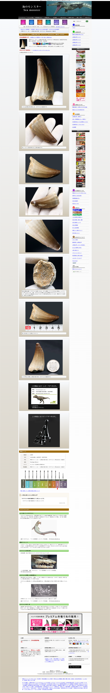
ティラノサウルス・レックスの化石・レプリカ (45, 682)
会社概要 (55, 17)
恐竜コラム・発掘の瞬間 (65, 686)
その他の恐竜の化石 (70, 682)
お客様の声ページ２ (76, 37)
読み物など (54, 685)
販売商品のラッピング (48, 686)
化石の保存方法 (80, 685)
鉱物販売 (72, 683)
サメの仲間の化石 (42, 683)
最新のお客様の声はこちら (77, 34)
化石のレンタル (75, 203)
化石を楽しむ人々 (76, 233)
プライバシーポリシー (77, 252)
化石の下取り (33, 688)
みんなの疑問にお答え (77, 247)
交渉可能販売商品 (38, 686)
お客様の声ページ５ (76, 45)
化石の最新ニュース (76, 222)
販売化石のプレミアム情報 (66, 688)
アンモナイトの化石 (79, 682)
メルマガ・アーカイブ (77, 258)
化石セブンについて (83, 683)
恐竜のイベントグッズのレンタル (79, 193)
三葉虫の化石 (32, 682)
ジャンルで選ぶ (30, 17)
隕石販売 (76, 683)
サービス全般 (42, 685)
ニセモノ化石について (28, 689)
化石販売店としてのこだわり (78, 124)
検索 (87, 21)
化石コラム (87, 17)
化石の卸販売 (75, 200)
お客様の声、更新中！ (77, 116)
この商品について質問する (35, 37)
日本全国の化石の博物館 (47, 689)
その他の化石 (49, 683)
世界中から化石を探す (77, 195)
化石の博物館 (75, 225)
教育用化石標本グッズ (64, 683)
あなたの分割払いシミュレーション (81, 641)
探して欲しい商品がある (47, 37)
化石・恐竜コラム (72, 685)
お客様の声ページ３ (76, 39)
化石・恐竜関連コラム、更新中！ (79, 119)
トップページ (22, 17)
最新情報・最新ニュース (63, 685)
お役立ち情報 (49, 685)
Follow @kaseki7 (76, 666)
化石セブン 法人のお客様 (55, 688)
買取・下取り (79, 17)
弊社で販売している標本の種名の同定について (30, 490)
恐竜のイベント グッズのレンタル (29, 678)
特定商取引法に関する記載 (33, 685)
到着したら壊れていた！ (77, 230)
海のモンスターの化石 (33, 683)
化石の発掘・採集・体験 (77, 219)
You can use (74, 260)
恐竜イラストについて (77, 269)
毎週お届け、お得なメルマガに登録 (79, 107)
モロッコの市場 (38, 689)
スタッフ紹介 (75, 239)
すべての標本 (25, 682)
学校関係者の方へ (76, 198)
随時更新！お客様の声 (77, 242)
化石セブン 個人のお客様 (43, 688)
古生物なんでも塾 (48, 658)
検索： (74, 21)
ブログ (73, 27)
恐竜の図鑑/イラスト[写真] (59, 658)
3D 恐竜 (39, 678)
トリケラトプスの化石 (60, 682)
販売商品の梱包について (77, 686)
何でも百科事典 (75, 227)
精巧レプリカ (56, 683)
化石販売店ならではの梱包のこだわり (80, 121)
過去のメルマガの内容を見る (78, 109)
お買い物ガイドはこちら (60, 26)
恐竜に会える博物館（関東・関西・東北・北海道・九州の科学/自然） (68, 678)
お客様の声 (47, 17)
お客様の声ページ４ (76, 42)
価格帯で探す (71, 17)
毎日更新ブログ (38, 17)
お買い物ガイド (75, 250)
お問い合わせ (63, 17)
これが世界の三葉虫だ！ (77, 217)
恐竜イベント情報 (29, 686)
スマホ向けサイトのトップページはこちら (41, 50)
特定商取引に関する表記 (77, 255)
